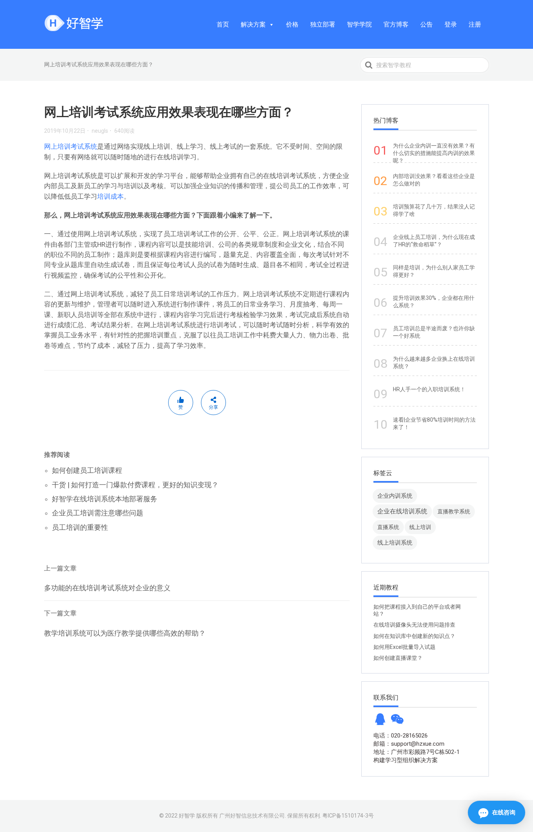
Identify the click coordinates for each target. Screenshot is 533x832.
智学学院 (359, 24)
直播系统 (388, 527)
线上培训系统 (394, 542)
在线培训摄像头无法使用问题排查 (414, 625)
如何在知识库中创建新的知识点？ (414, 636)
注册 (475, 24)
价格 (292, 24)
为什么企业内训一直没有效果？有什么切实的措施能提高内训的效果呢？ (434, 153)
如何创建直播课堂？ (398, 658)
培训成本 (110, 196)
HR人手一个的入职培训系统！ (429, 389)
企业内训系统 (394, 495)
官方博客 (396, 24)
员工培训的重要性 (80, 527)
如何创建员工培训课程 (87, 470)
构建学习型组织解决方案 (405, 760)
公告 (426, 24)
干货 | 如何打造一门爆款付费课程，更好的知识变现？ (135, 485)
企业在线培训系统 (402, 511)
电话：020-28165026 (400, 735)
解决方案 (253, 24)
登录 (450, 24)
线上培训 (420, 527)
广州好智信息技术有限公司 (252, 815)
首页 (223, 24)
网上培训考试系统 (70, 146)
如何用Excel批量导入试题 (404, 647)
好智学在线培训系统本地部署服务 (104, 499)
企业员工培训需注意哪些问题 (97, 513)
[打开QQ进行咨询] (380, 721)
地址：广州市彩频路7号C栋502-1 (416, 751)
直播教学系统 (453, 511)
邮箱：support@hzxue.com (408, 743)
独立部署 (322, 24)
